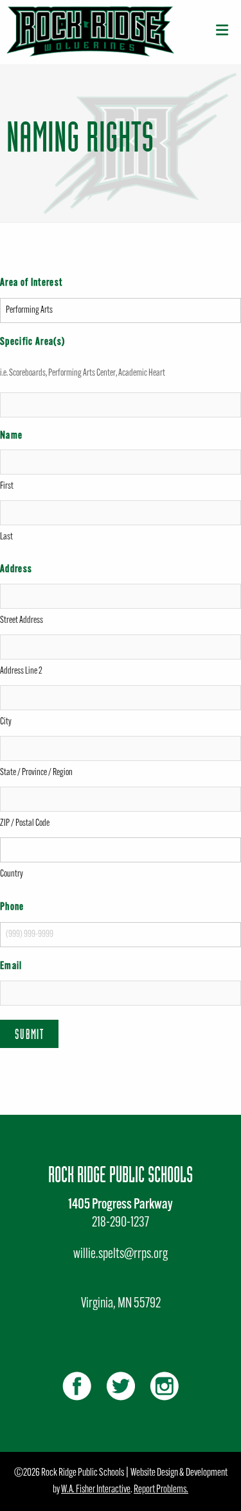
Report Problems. (161, 1490)
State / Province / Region (36, 773)
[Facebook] (77, 1386)
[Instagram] (164, 1386)
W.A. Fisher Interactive (95, 1490)
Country (11, 874)
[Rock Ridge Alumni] (90, 31)
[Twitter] (120, 1386)
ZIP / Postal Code (24, 823)
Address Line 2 (21, 671)
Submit (29, 1034)
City (6, 722)
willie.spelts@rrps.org (120, 1254)
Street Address (21, 620)
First (6, 486)
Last (6, 537)
